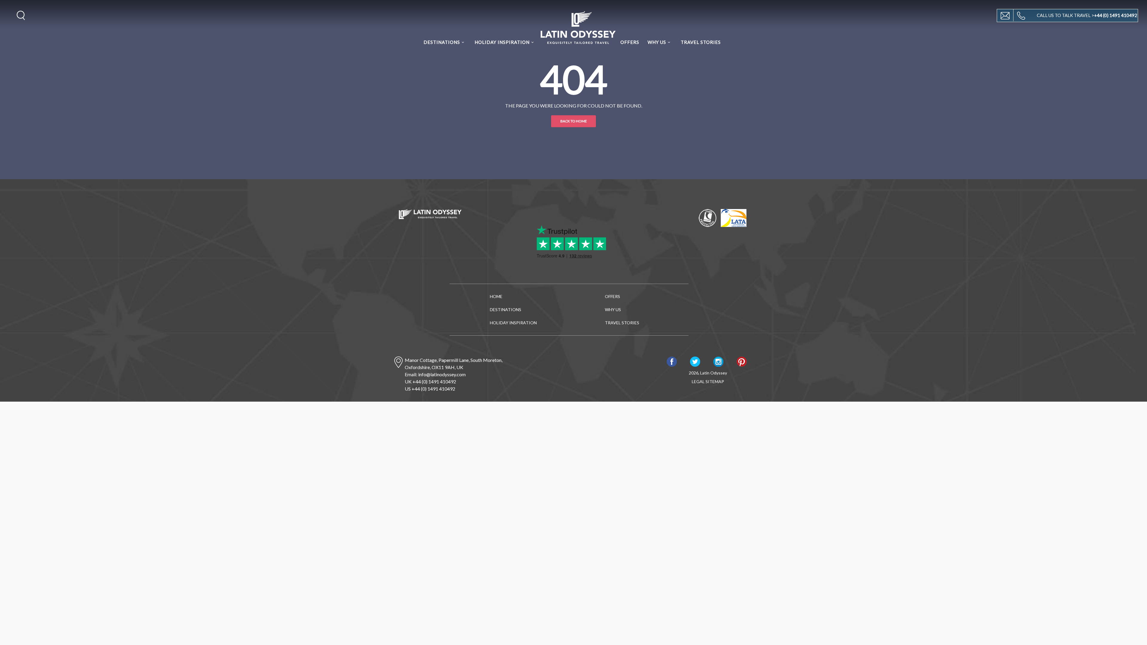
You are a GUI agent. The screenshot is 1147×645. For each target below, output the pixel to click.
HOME (496, 296)
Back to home (573, 121)
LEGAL (698, 381)
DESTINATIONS (442, 42)
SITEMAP (715, 381)
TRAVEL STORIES (701, 42)
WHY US (657, 42)
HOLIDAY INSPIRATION (502, 42)
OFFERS (629, 42)
